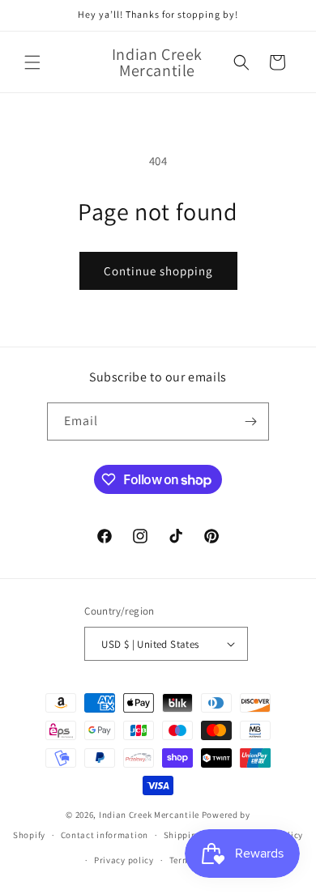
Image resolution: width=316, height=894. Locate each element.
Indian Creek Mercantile (149, 814)
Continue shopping (158, 271)
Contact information (104, 835)
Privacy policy (124, 860)
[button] (32, 62)
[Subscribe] (250, 421)
